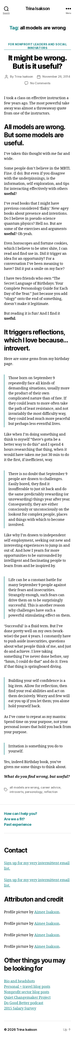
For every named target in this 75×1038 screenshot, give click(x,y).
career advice (50, 787)
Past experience (17, 824)
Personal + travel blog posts (27, 986)
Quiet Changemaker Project (27, 997)
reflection (51, 792)
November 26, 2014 (56, 76)
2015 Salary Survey (20, 1008)
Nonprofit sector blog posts (26, 992)
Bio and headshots (19, 981)
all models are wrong (24, 787)
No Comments (40, 83)
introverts (16, 792)
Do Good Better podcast (23, 1003)
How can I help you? (20, 813)
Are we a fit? (14, 819)
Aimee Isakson (46, 912)
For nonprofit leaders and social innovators (37, 46)
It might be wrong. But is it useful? (37, 62)
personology (33, 792)
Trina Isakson (37, 8)
